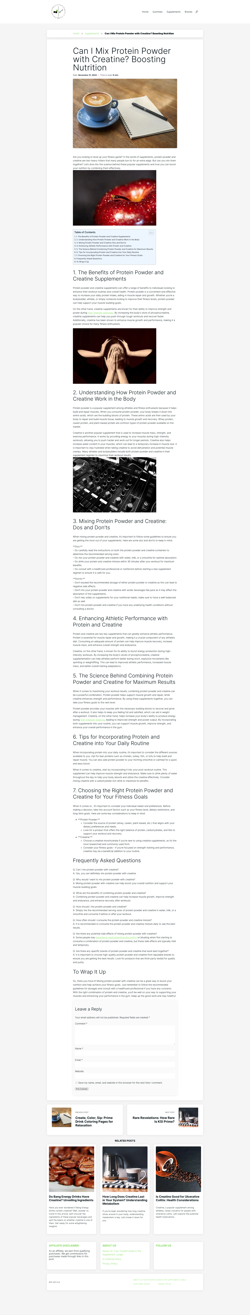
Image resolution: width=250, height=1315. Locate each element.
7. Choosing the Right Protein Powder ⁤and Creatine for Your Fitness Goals (109, 255)
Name (79, 1048)
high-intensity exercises (100, 312)
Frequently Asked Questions (89, 258)
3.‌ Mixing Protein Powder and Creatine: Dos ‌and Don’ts (101, 243)
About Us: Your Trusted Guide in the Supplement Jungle (159, 1280)
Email (79, 1060)
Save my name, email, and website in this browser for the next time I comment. (120, 1082)
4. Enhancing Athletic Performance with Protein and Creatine (103, 246)
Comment (81, 1023)
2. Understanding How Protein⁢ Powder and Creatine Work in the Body (107, 239)
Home (145, 11)
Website (79, 1071)
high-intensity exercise (92, 719)
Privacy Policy (110, 1263)
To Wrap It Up (82, 262)
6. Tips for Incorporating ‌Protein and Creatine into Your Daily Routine (107, 252)
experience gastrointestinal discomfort (116, 937)
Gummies (157, 11)
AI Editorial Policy (111, 1259)
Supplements (174, 11)
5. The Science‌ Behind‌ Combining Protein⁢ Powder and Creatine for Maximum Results (114, 249)
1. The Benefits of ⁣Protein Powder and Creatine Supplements (103, 236)
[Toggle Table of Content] (150, 233)
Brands (188, 11)
